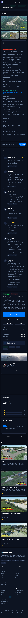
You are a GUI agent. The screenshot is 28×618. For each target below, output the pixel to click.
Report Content (4, 601)
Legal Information (19, 594)
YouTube (14, 560)
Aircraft (2, 569)
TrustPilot (4, 562)
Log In (23, 144)
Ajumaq (9, 222)
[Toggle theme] (15, 2)
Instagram (9, 560)
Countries (3, 579)
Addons (6, 5)
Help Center (3, 590)
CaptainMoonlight (12, 157)
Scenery (3, 573)
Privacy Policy (18, 592)
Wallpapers (17, 582)
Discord (3, 560)
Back (5, 13)
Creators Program (19, 579)
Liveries (2, 575)
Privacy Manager (19, 596)
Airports (13, 5)
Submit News (4, 599)
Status (2, 603)
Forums (16, 571)
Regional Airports (21, 5)
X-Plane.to (3, 582)
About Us (3, 592)
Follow (15, 370)
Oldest (23, 150)
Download (15, 314)
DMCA (16, 599)
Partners (3, 594)
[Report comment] (19, 166)
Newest (18, 150)
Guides (16, 575)
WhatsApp (23, 560)
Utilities (2, 577)
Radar (16, 577)
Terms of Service (19, 590)
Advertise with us (6, 596)
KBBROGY (10, 208)
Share (8, 436)
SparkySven (10, 191)
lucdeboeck (10, 171)
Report (21, 436)
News (16, 569)
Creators (17, 573)
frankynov (10, 260)
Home (2, 5)
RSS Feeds (3, 584)
